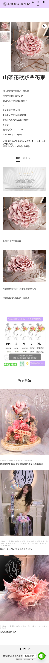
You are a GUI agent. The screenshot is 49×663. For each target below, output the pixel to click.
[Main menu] (38, 6)
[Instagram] (24, 649)
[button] (44, 26)
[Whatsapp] (28, 649)
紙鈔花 (20, 146)
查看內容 (25, 419)
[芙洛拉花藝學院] (16, 4)
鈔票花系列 (8, 143)
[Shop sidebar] (32, 2)
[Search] (38, 2)
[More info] (43, 2)
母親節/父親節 (24, 141)
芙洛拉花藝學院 (9, 656)
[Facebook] (20, 649)
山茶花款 (12, 146)
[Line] (41, 656)
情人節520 (12, 141)
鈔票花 (27, 146)
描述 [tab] (18, 158)
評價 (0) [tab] (26, 158)
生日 (33, 141)
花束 (38, 141)
